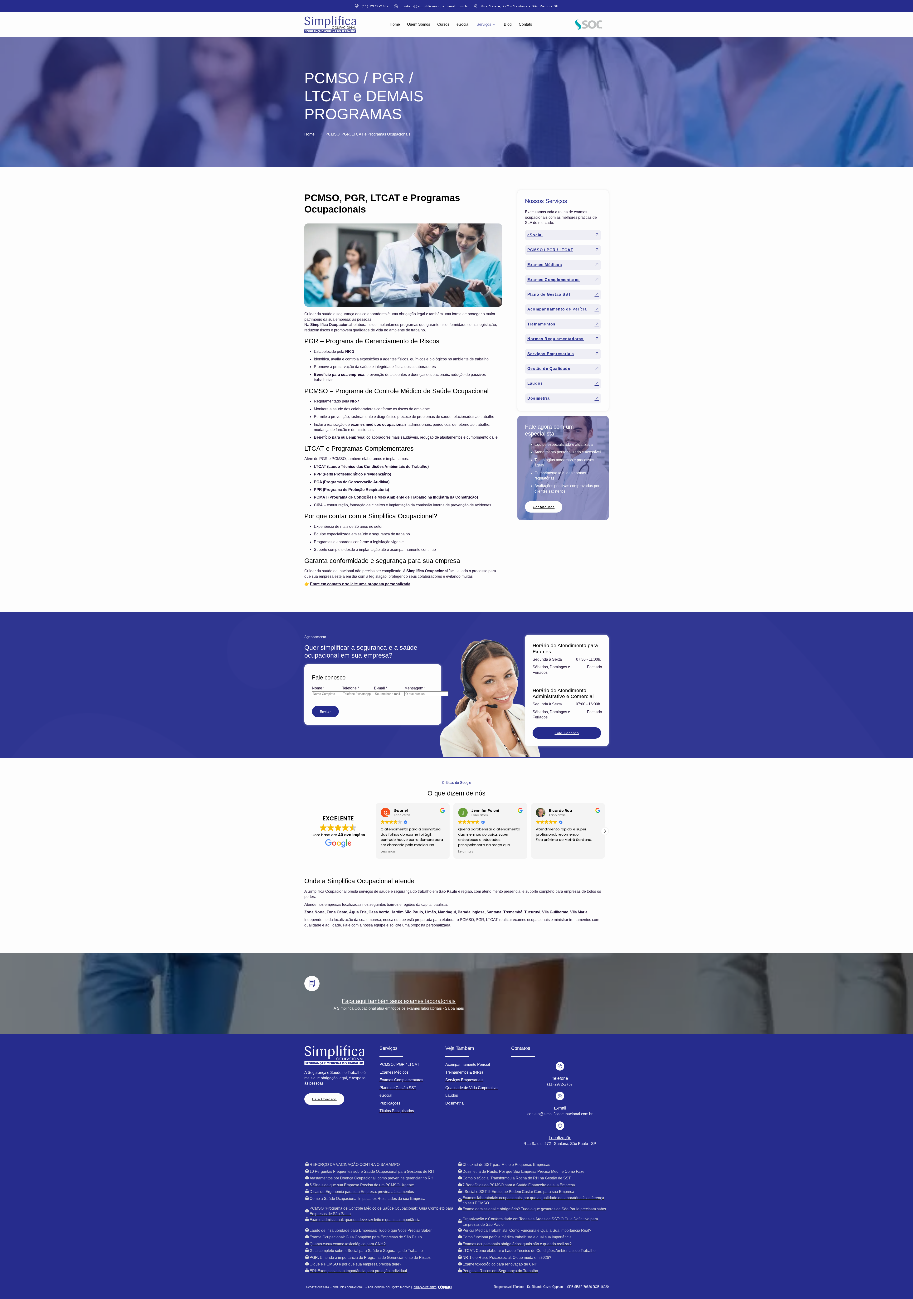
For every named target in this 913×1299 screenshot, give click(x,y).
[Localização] (560, 1125)
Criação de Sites (425, 1287)
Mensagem (415, 688)
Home (395, 24)
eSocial (462, 24)
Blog (508, 24)
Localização (560, 1137)
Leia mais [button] (388, 851)
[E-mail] (560, 1096)
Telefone (350, 688)
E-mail (380, 688)
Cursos (443, 24)
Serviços (483, 24)
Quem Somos (418, 24)
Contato (525, 24)
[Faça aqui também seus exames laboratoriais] (312, 983)
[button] (604, 831)
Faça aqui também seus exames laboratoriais (399, 1001)
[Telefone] (560, 1066)
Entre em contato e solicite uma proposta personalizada (360, 584)
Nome (318, 688)
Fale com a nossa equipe (364, 925)
